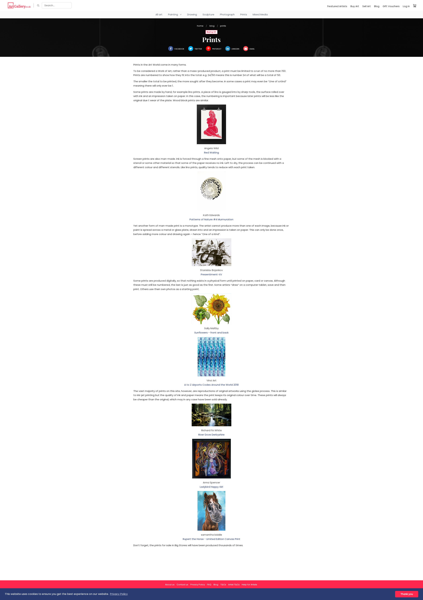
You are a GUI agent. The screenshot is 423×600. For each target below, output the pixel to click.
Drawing (192, 14)
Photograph (227, 14)
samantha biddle (211, 534)
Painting (174, 14)
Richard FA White (211, 430)
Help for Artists (249, 584)
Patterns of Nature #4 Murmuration (211, 219)
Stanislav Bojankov (211, 270)
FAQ (209, 584)
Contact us (182, 584)
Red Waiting (211, 152)
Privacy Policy (197, 584)
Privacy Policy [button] (119, 594)
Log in (406, 6)
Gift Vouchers (391, 6)
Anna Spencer (211, 482)
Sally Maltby (211, 328)
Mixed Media (260, 14)
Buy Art (354, 6)
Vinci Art (211, 380)
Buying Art (211, 32)
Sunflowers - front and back (211, 332)
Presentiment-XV (211, 274)
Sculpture (208, 14)
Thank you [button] (407, 594)
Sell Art (366, 6)
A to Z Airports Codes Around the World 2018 (211, 384)
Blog (376, 6)
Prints (243, 14)
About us (169, 584)
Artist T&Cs (234, 584)
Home (200, 25)
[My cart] (414, 5)
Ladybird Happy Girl (211, 487)
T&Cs (223, 584)
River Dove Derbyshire (211, 434)
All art (158, 14)
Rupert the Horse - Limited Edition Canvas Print (211, 539)
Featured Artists (337, 6)
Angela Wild (211, 148)
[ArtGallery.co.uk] (19, 5)
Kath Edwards (211, 215)
